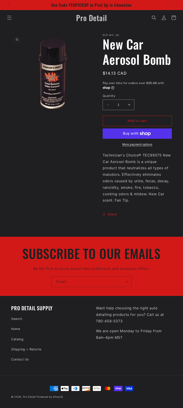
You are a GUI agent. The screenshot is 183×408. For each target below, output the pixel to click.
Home (15, 329)
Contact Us (20, 359)
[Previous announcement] (9, 5)
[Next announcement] (174, 5)
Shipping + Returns (26, 349)
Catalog (17, 339)
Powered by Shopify (50, 396)
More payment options (137, 144)
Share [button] (112, 214)
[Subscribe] (126, 281)
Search (16, 319)
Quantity (109, 96)
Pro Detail (29, 396)
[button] (9, 18)
